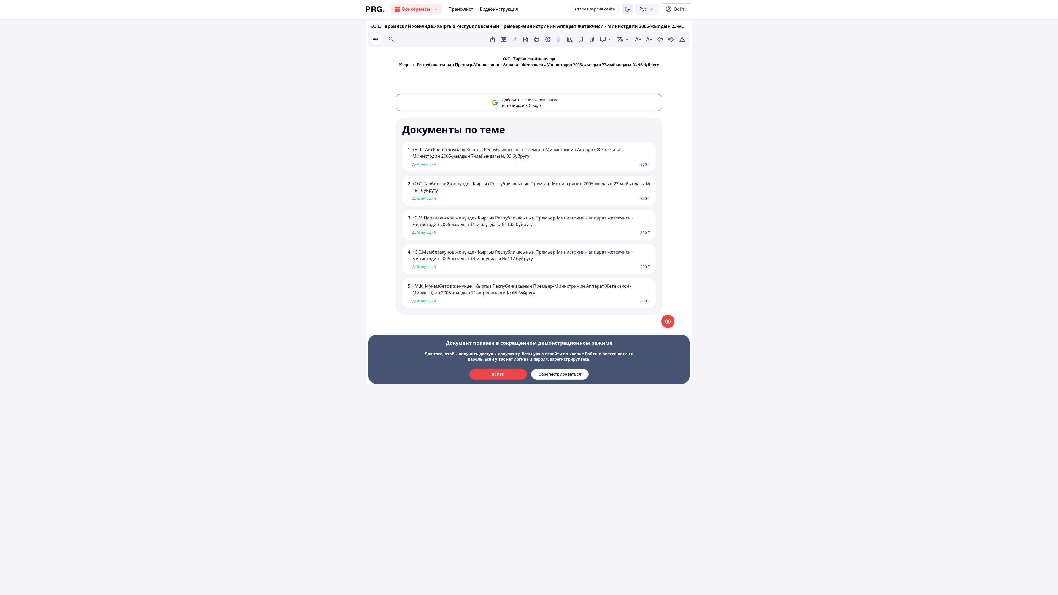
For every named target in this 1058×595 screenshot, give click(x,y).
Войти (498, 374)
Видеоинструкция (499, 9)
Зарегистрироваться (560, 374)
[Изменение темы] (627, 9)
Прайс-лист (461, 9)
